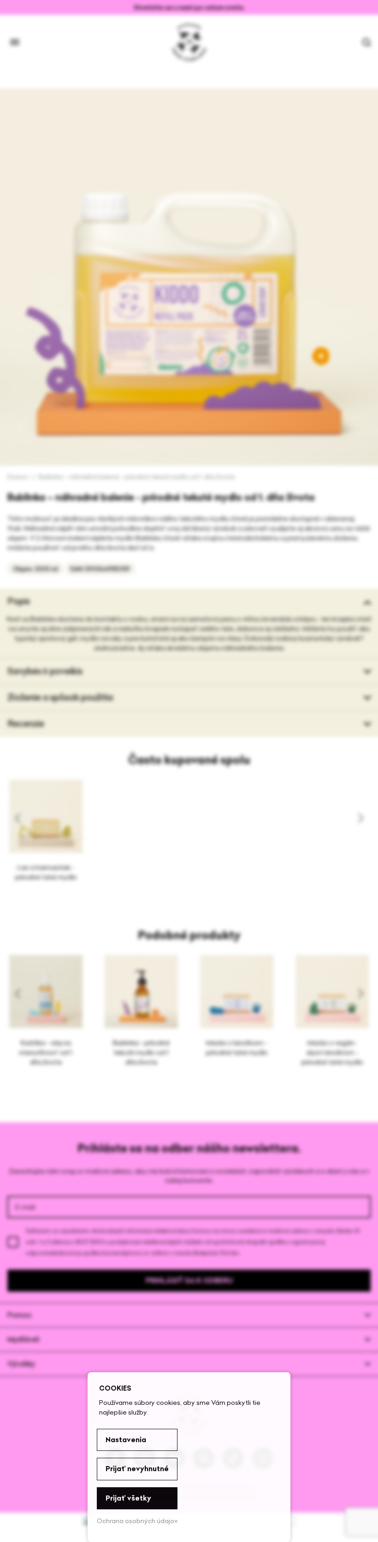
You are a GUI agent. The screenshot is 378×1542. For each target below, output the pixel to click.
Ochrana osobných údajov (137, 1521)
